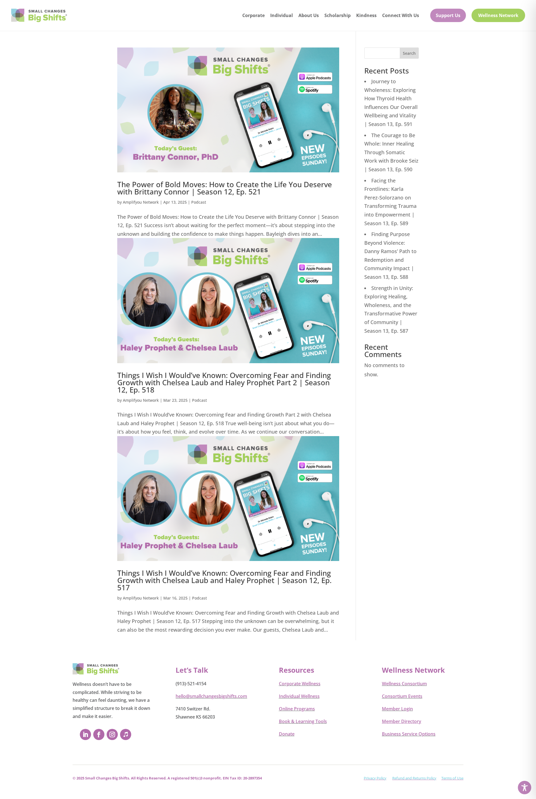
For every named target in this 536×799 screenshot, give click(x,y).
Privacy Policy (375, 778)
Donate (287, 734)
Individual (281, 15)
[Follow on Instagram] (112, 734)
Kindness (366, 15)
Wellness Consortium (404, 684)
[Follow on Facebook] (98, 734)
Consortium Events (402, 696)
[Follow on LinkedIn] (85, 734)
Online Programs (297, 709)
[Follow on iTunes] (125, 734)
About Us (308, 15)
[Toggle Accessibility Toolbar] (524, 787)
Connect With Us (400, 15)
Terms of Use (452, 778)
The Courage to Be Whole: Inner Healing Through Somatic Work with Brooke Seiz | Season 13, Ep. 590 (391, 152)
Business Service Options (409, 734)
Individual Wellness (299, 696)
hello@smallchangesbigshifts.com (211, 696)
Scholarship (337, 15)
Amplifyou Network (141, 202)
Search (409, 53)
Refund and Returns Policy (414, 778)
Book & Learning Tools (303, 721)
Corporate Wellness (299, 684)
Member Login (397, 709)
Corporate (253, 15)
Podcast (198, 202)
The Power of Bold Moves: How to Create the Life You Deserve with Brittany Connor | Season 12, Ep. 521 (224, 188)
